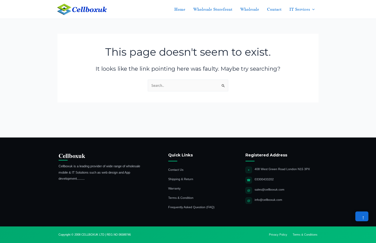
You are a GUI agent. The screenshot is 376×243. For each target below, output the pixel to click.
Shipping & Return (180, 179)
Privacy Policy (278, 234)
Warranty (174, 188)
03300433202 (264, 179)
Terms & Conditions (305, 234)
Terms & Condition (180, 197)
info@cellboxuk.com (268, 199)
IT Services (299, 9)
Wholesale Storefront (212, 9)
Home (179, 9)
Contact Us (175, 169)
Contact (274, 9)
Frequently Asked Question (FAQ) (191, 207)
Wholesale (249, 9)
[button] (312, 9)
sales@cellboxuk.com (269, 189)
